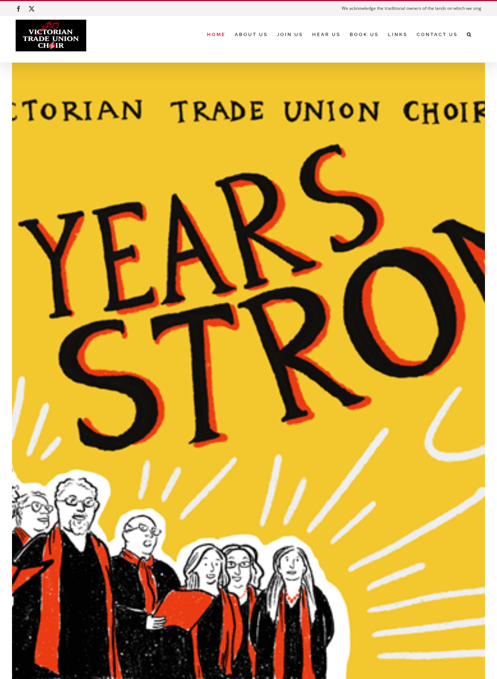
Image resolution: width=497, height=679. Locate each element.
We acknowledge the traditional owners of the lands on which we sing (411, 8)
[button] (469, 34)
